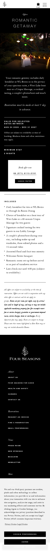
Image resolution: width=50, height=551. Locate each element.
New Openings (15, 451)
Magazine (13, 457)
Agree (25, 542)
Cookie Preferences (25, 534)
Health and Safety (18, 388)
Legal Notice (22, 524)
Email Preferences (18, 428)
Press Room (14, 446)
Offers (25, 14)
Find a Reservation (18, 423)
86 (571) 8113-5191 (25, 173)
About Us (13, 377)
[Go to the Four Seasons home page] (5, 4)
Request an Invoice (18, 417)
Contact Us (14, 400)
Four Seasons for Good (21, 383)
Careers (12, 394)
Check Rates (25, 181)
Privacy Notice (11, 524)
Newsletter (14, 462)
